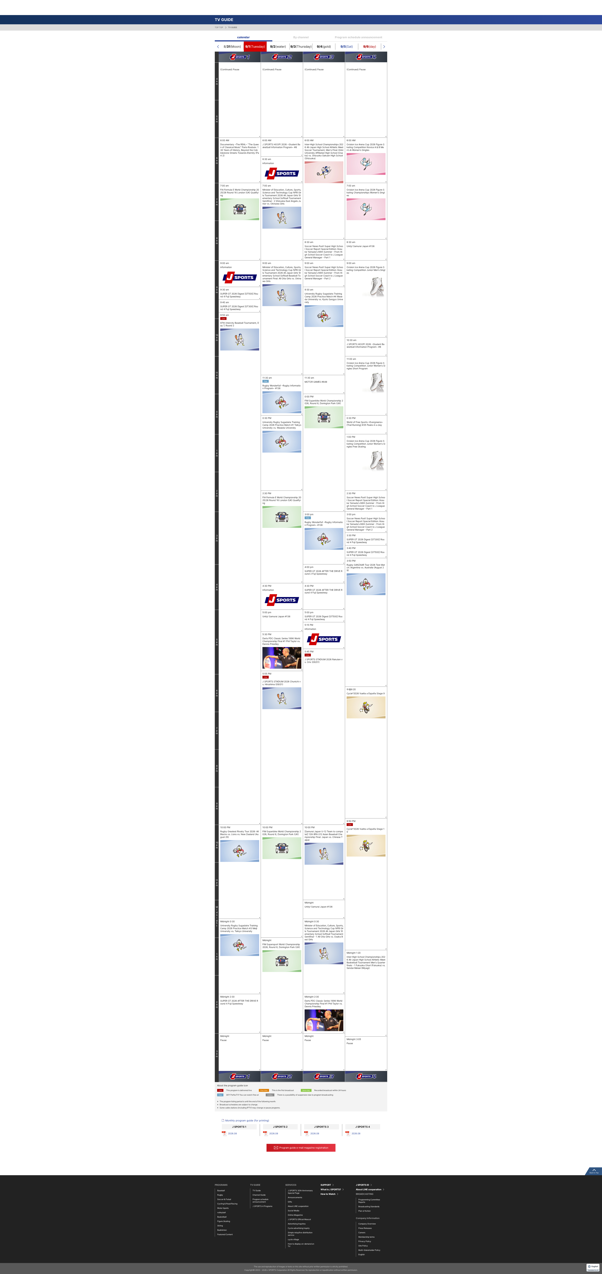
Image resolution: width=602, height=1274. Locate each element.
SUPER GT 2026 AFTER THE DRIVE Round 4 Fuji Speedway (323, 591)
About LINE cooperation (298, 1206)
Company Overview (367, 1224)
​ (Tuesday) (255, 46)
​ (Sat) (347, 46)
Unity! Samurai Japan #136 (361, 246)
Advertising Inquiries (297, 1224)
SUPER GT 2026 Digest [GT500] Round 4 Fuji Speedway (239, 295)
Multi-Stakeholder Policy (369, 1250)
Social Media (293, 1210)
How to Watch (328, 1194)
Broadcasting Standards (368, 1206)
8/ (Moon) (232, 46)
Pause (223, 1040)
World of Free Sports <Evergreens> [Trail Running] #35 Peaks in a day (365, 423)
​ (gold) (324, 46)
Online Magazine (295, 1215)
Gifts (290, 1202)
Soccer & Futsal (224, 1199)
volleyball (221, 1212)
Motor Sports (223, 1208)
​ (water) (278, 46)
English (361, 1254)
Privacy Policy (364, 1241)
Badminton (222, 1230)
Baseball (221, 1190)
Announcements (295, 1197)
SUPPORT (326, 1185)
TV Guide (257, 1190)
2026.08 (232, 1133)
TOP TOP (219, 27)
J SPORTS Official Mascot (299, 1219)
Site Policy (363, 1246)
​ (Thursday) (301, 46)
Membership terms (366, 1237)
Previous (218, 46)
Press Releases (365, 1228)
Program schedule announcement (358, 37)
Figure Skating (223, 1221)
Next (384, 46)
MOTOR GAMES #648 (316, 381)
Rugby (220, 1195)
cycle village (293, 1239)
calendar (243, 37)
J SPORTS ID (362, 1185)
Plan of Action (364, 1211)
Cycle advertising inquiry (299, 1228)
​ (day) (369, 46)
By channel (301, 37)
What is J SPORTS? (331, 1189)
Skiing (220, 1225)
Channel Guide (259, 1195)
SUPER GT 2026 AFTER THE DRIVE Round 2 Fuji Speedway (323, 572)
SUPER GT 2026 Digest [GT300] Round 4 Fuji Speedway (239, 308)
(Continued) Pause (229, 69)
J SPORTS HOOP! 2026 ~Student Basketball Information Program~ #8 (281, 146)
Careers (361, 1232)
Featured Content (225, 1234)
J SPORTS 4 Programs (262, 1206)
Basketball (222, 1217)
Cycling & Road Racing (227, 1203)
